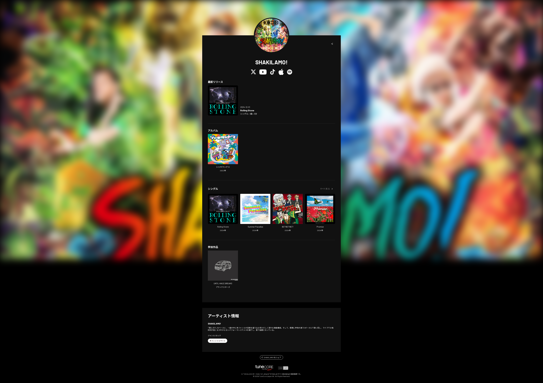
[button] (332, 44)
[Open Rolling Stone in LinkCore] (223, 100)
